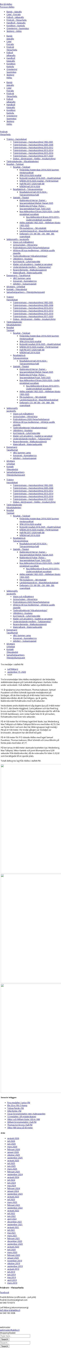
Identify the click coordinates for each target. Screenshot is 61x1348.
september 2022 (15, 1207)
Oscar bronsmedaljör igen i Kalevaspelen (26, 1113)
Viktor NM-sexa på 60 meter (20, 1127)
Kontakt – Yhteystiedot (17, 289)
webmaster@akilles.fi (10, 1330)
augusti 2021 (13, 1227)
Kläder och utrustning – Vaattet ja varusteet (32, 264)
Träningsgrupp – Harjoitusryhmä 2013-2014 (33, 150)
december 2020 (14, 1241)
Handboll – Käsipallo (16, 22)
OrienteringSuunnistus (12, 70)
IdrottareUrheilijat (11, 462)
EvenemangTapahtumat (12, 448)
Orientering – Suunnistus (18, 28)
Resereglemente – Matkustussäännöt (30, 270)
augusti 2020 (13, 1246)
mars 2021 (12, 1235)
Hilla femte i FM (14, 1111)
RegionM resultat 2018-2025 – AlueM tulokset (40, 178)
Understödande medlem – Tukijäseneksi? (32, 267)
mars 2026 (12, 1146)
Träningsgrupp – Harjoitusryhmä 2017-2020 (33, 155)
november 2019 (14, 1260)
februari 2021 (13, 1238)
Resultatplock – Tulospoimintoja (27, 189)
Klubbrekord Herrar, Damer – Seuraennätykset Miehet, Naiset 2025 (36, 202)
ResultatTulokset (10, 329)
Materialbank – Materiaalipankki (27, 272)
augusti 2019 (13, 1269)
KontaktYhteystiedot (12, 468)
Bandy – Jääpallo (14, 11)
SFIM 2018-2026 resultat (30, 175)
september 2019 (15, 1266)
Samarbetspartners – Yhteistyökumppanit (26, 292)
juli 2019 (11, 1271)
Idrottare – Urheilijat (16, 286)
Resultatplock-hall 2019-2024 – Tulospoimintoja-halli (33, 193)
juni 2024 (11, 1182)
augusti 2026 (13, 1138)
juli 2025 (11, 1163)
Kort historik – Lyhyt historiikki (26, 261)
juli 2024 (11, 1180)
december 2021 (14, 1221)
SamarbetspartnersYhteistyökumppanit (16, 473)
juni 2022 (11, 1216)
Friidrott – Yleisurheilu (17, 20)
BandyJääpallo (10, 37)
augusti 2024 (13, 1177)
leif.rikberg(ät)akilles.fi (10, 1310)
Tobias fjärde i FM (15, 1108)
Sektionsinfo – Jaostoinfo (18, 239)
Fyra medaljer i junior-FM (18, 1102)
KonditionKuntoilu (11, 65)
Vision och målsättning (23, 242)
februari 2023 (13, 1205)
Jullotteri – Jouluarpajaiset (24, 283)
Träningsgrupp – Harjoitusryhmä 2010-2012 (33, 147)
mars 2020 (12, 1252)
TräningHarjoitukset (12, 298)
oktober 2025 (13, 1155)
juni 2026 (11, 1143)
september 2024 (15, 1174)
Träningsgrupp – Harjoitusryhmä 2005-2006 (33, 144)
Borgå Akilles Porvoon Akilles (7, 5)
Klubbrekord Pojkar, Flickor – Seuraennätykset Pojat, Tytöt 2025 (35, 207)
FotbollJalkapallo (11, 54)
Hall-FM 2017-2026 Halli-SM (32, 183)
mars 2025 (12, 1169)
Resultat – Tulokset (15, 164)
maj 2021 (11, 1232)
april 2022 (12, 1219)
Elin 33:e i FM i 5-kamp (17, 1105)
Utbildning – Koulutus (23, 258)
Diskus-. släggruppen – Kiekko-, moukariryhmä (34, 158)
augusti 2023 (13, 1196)
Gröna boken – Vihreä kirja (25, 244)
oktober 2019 (13, 1263)
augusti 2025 (13, 1160)
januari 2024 (13, 1191)
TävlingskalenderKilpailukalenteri (14, 323)
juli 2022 (11, 1213)
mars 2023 (12, 1202)
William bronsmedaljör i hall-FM (21, 1122)
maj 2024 (11, 1185)
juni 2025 (11, 1166)
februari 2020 (13, 1255)
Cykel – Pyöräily (14, 14)
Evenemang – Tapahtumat (18, 275)
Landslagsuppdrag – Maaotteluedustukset (39, 231)
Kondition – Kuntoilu (16, 25)
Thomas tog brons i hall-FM (19, 1124)
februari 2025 (13, 1171)
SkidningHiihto (10, 76)
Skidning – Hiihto (14, 31)
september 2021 (15, 1224)
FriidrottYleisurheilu (12, 48)
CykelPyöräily (10, 43)
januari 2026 (13, 1152)
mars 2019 (12, 1283)
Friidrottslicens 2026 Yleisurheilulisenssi (31, 247)
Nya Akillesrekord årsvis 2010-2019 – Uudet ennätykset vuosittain (43, 218)
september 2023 (15, 1194)
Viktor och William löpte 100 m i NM (23, 1119)
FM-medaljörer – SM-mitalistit (33, 228)
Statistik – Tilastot (21, 197)
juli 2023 (11, 1199)
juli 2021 (11, 1230)
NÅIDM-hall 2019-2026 (30, 186)
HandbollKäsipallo (11, 59)
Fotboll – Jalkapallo (15, 17)
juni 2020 (11, 1249)
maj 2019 (11, 1277)
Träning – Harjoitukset (17, 139)
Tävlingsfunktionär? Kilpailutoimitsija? (30, 256)
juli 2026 (11, 1141)
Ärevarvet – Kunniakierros (25, 281)
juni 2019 (11, 1274)
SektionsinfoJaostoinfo (12, 409)
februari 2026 (13, 1149)
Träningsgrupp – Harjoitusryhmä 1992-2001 (33, 142)
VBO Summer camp (22, 278)
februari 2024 (13, 1188)
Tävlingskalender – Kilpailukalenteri (23, 161)
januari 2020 (13, 1258)
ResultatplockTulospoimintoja (20, 356)
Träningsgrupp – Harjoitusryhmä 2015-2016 (33, 153)
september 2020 (15, 1244)
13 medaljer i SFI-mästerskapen (21, 1116)
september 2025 (15, 1157)
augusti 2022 (13, 1210)
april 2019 (12, 1280)
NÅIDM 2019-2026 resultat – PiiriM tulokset (39, 181)
